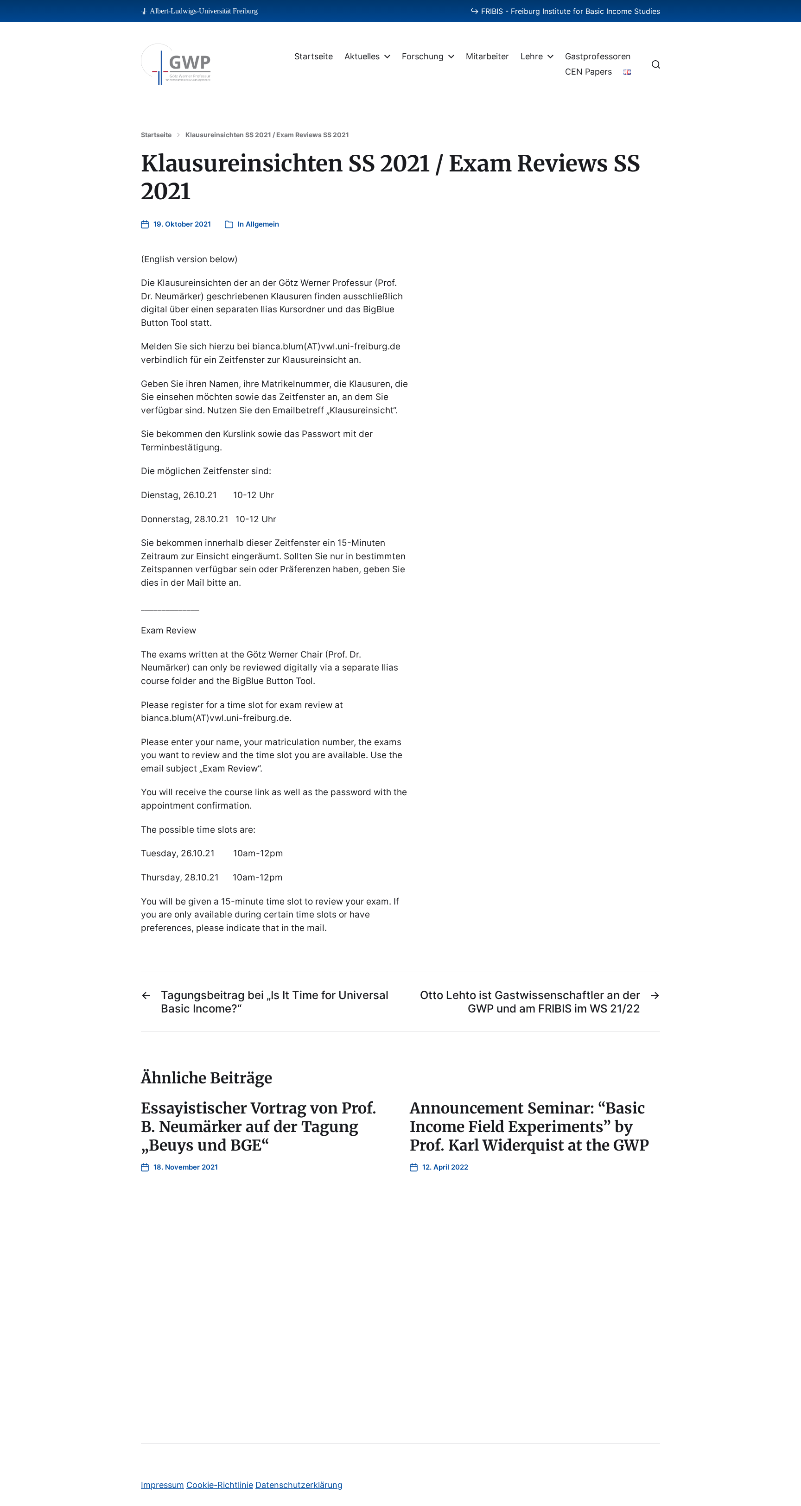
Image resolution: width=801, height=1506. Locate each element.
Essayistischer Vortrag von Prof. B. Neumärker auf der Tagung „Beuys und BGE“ (258, 1127)
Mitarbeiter (487, 56)
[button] (656, 64)
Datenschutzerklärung (299, 1485)
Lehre (532, 56)
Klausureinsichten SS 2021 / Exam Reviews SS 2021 (267, 135)
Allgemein (262, 224)
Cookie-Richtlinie (219, 1485)
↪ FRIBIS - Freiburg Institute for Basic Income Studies (565, 11)
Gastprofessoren (598, 56)
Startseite (313, 56)
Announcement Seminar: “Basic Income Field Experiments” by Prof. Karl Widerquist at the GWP (529, 1127)
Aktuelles (362, 56)
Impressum (162, 1485)
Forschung (423, 56)
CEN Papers (588, 72)
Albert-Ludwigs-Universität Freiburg (204, 11)
